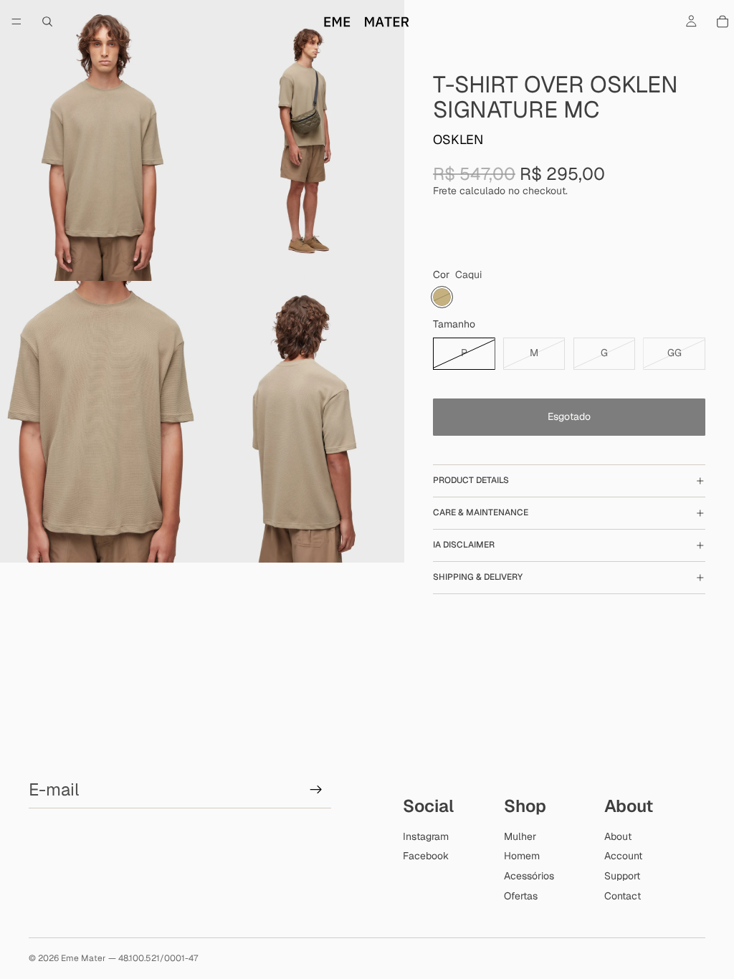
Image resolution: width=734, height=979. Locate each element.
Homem (522, 855)
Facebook (426, 855)
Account (623, 855)
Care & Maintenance (480, 512)
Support (622, 875)
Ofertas (521, 895)
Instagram (426, 836)
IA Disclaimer (464, 544)
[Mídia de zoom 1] (101, 140)
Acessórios (529, 875)
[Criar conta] (316, 790)
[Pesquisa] (47, 21)
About (617, 836)
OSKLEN (458, 139)
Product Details (471, 480)
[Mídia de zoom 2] (303, 140)
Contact (622, 895)
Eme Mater (83, 958)
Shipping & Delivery (478, 577)
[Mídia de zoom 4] (303, 421)
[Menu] (16, 21)
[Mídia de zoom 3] (101, 421)
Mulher (520, 836)
